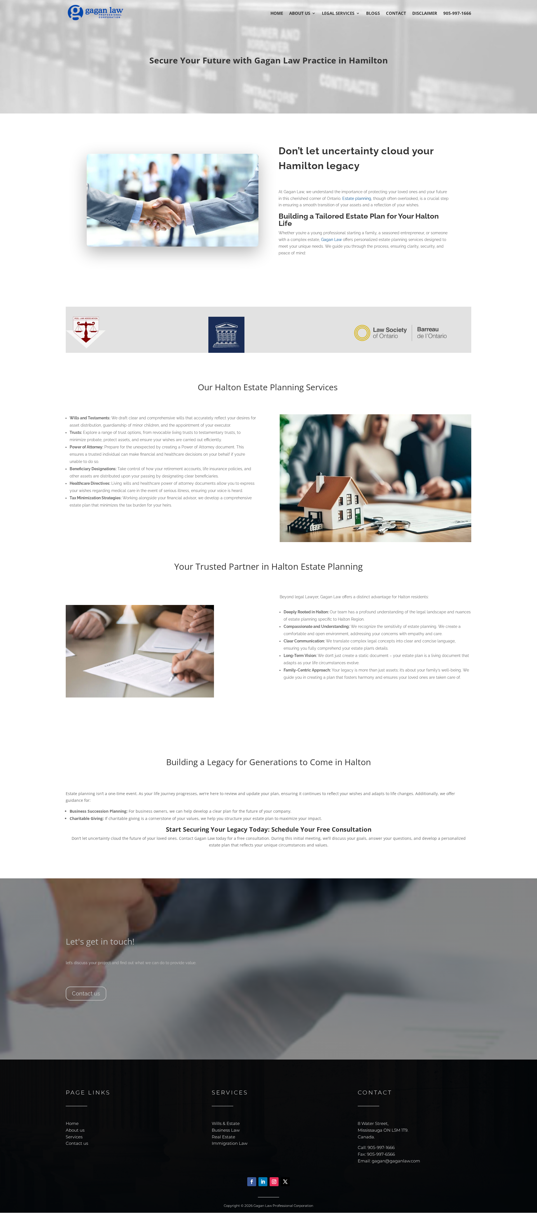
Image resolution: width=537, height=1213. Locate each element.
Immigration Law (230, 1143)
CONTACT (396, 13)
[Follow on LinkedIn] (262, 1181)
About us (75, 1130)
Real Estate (223, 1136)
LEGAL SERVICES (338, 13)
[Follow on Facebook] (251, 1181)
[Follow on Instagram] (274, 1181)
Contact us (86, 993)
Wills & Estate (226, 1123)
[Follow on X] (285, 1181)
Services (74, 1136)
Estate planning (356, 198)
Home (72, 1123)
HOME (276, 13)
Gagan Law (331, 239)
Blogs (373, 13)
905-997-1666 (457, 13)
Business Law (226, 1130)
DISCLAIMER (424, 13)
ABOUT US (299, 13)
